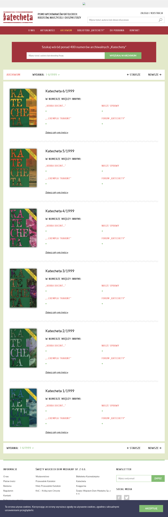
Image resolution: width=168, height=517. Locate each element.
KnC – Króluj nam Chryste (48, 491)
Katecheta (81, 481)
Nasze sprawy (110, 105)
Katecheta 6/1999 (59, 91)
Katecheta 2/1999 (59, 331)
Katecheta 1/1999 (59, 391)
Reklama (7, 486)
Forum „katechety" (113, 118)
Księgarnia (81, 486)
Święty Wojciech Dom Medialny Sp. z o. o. (93, 492)
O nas (6, 476)
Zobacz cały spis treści (55, 132)
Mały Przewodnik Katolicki (48, 486)
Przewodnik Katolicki (45, 481)
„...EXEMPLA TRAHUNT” (58, 118)
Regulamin (8, 491)
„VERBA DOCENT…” (55, 105)
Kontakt (7, 495)
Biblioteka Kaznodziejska (87, 476)
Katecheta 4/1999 (59, 211)
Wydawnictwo (42, 476)
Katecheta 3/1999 (59, 271)
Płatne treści (9, 481)
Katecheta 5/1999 (59, 151)
